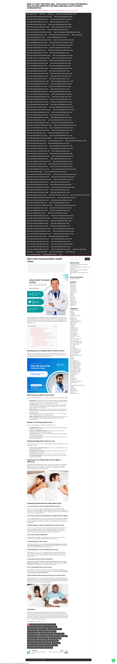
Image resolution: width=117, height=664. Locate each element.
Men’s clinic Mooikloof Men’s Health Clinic (37, 148)
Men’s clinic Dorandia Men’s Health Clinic (37, 71)
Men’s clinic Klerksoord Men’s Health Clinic (61, 117)
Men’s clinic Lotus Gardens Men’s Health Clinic (38, 130)
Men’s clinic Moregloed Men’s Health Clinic (37, 153)
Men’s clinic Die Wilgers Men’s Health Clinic (61, 63)
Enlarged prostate (73, 319)
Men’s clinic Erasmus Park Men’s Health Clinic (38, 81)
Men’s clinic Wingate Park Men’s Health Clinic (38, 246)
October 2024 (72, 290)
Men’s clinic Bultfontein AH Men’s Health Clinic (38, 45)
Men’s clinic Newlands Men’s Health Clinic (61, 158)
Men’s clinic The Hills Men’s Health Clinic (57, 213)
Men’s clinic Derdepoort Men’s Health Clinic (37, 63)
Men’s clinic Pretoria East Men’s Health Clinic (56, 171)
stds (71, 383)
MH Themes (44, 659)
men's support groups (32, 636)
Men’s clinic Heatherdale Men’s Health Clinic (37, 102)
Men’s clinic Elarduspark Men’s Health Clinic (37, 76)
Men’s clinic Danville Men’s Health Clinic (62, 58)
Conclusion (33, 346)
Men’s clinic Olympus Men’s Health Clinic (36, 164)
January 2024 (72, 299)
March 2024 (72, 297)
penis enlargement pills (74, 367)
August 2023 (72, 305)
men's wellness (43, 636)
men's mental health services (48, 268)
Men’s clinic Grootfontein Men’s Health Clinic (38, 94)
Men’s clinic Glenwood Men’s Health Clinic (37, 91)
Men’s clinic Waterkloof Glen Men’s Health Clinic (39, 231)
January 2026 (72, 284)
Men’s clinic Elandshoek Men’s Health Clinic (37, 73)
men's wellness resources (53, 636)
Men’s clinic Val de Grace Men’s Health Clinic (37, 226)
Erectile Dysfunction (39, 552)
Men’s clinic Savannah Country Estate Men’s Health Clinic (41, 197)
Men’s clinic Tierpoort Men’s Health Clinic (61, 220)
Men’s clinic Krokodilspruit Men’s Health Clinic (59, 120)
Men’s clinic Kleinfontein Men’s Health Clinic (37, 117)
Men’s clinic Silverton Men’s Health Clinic (37, 202)
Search (87, 258)
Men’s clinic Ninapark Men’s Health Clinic (63, 161)
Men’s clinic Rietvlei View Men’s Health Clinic (37, 189)
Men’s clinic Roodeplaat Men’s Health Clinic (37, 192)
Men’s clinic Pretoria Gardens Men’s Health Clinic (39, 174)
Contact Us (42, 14)
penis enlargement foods (75, 366)
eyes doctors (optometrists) (75, 321)
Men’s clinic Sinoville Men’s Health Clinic (59, 202)
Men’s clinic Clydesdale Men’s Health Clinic (37, 52)
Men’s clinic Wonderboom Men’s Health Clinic (38, 249)
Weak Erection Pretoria (41, 251)
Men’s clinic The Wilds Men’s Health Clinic (63, 218)
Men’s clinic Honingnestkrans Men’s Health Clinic (61, 107)
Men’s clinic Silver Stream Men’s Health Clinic (38, 200)
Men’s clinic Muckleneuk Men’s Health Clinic (62, 156)
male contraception (36, 265)
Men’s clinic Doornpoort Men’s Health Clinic (61, 68)
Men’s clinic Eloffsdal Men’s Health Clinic (37, 78)
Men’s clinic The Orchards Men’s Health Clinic (62, 215)
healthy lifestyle (42, 629)
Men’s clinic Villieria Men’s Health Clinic (60, 226)
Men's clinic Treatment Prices (47, 266)
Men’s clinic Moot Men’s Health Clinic (61, 151)
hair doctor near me (74, 322)
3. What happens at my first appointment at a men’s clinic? (43, 338)
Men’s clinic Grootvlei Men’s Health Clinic (62, 94)
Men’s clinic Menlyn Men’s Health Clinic (36, 143)
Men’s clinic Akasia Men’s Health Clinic (63, 16)
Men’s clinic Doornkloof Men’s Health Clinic (37, 68)
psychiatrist (72, 375)
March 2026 (72, 283)
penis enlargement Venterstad (34, 640)
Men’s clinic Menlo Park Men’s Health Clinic (75, 140)
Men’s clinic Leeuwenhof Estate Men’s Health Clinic (39, 125)
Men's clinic (59, 265)
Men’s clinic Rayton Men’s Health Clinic (60, 182)
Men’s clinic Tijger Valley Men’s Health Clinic (37, 223)
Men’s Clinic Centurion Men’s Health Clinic (62, 45)
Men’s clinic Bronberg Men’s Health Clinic (57, 37)
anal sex (71, 311)
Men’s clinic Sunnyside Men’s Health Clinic (60, 210)
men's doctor (72, 345)
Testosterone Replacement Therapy (38, 271)
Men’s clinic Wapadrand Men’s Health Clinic (63, 228)
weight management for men (46, 647)
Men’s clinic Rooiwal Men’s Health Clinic (60, 192)
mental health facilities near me (48, 269)
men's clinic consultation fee (75, 338)
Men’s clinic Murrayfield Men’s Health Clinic (37, 158)
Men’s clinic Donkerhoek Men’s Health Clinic (59, 65)
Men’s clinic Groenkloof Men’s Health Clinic (60, 91)
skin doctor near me (74, 382)
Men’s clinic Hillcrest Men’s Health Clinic (37, 107)
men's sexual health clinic (75, 352)
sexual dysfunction (73, 378)
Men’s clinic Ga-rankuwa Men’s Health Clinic (60, 86)
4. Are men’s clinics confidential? (39, 339)
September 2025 (73, 289)
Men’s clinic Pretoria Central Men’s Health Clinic (64, 169)
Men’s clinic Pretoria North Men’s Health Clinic (64, 174)
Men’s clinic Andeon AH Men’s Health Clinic (37, 21)
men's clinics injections (74, 344)
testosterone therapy (33, 647)
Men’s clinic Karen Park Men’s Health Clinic (62, 112)
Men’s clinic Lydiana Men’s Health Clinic (36, 133)
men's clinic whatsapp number (58, 266)
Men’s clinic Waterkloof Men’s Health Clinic (63, 231)
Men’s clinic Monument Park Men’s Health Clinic (61, 145)
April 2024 (72, 295)
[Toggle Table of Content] (54, 326)
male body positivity (32, 631)
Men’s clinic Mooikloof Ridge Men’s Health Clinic (61, 148)
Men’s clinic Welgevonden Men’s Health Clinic (38, 241)
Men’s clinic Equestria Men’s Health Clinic (59, 78)
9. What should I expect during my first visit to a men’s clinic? (44, 345)
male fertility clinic (44, 265)
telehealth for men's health (51, 645)
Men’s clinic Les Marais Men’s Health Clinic (66, 14)
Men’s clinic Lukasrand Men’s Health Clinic (62, 130)
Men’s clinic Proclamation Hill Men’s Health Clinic (39, 179)
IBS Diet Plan (72, 325)
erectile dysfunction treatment (49, 626)
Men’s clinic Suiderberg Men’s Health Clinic (37, 210)
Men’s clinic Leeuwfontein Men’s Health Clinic (65, 125)
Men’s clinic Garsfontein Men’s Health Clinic (37, 89)
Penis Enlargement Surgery (75, 371)
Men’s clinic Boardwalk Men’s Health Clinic (57, 29)
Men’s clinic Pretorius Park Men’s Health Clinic (63, 176)
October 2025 (72, 287)
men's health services (58, 633)
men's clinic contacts (38, 266)
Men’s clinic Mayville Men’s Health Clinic (36, 140)
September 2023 (73, 304)
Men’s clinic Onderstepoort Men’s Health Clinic (60, 164)
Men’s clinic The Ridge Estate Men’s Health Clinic (38, 218)
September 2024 (73, 291)
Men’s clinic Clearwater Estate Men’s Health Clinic (60, 50)
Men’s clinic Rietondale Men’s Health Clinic (60, 184)
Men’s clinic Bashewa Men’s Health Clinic (61, 27)
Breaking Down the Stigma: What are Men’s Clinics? (40, 328)
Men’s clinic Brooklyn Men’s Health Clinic (64, 39)
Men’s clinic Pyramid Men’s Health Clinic (63, 179)
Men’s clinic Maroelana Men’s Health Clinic (64, 138)
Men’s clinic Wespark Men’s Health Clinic (61, 241)
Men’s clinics (57, 413)
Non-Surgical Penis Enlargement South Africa (79, 264)
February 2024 (73, 298)
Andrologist (72, 312)
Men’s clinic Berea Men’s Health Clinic (36, 29)
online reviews (53, 447)
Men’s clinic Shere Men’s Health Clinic (66, 197)
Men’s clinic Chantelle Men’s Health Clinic (37, 47)
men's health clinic (39, 268)
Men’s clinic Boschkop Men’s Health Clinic (59, 34)
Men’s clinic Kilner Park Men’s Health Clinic (37, 114)
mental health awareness (55, 638)
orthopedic (72, 358)
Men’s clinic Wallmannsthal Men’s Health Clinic (38, 228)
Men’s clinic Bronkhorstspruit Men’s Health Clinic (39, 39)
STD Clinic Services (73, 265)
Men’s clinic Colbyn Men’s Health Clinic (59, 52)
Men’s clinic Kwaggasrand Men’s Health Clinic (38, 122)
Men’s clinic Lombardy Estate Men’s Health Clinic (61, 127)
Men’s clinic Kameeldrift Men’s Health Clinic (63, 109)
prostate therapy (73, 374)
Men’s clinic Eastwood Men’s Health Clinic (59, 71)
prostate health (56, 643)
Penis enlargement (58, 269)
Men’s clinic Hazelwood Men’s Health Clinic (60, 99)
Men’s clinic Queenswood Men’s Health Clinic (37, 182)
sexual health (72, 379)
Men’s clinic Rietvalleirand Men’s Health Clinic (63, 187)
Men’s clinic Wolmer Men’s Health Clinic (61, 246)
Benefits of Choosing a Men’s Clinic (37, 330)
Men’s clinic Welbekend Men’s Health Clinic (61, 238)
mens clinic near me (38, 269)
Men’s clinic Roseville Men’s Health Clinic (37, 195)
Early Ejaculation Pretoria (56, 251)
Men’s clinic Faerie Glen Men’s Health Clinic (61, 83)
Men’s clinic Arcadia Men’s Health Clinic (36, 24)
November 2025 (73, 286)
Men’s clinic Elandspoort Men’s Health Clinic (61, 73)
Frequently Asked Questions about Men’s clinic (39, 334)
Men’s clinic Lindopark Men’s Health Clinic (37, 127)
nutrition (71, 356)
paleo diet (72, 359)
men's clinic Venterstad (33, 633)
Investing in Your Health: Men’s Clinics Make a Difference (41, 333)
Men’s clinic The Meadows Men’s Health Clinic (38, 215)
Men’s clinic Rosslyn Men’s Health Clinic (58, 195)
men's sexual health (43, 638)
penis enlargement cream (41, 270)
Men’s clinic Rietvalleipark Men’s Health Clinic (38, 187)
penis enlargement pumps (75, 370)
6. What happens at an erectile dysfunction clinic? (42, 341)
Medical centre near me (51, 265)
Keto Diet (72, 326)
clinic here (43, 621)
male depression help (43, 631)
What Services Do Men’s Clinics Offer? (38, 329)
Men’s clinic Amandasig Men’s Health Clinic (61, 19)
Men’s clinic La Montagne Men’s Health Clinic (62, 122)
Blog (60, 254)
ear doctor (72, 317)
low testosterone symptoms (55, 629)
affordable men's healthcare (36, 624)
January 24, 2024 (32, 264)
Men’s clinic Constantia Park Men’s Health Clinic (38, 55)
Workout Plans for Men (74, 393)
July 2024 (72, 294)
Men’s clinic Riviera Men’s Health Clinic (60, 189)
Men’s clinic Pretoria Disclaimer (34, 171)
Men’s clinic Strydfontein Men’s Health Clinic (61, 207)
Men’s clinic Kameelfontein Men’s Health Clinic (38, 112)
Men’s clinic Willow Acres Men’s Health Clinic (38, 244)
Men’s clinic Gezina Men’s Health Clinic (60, 89)
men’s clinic (40, 578)
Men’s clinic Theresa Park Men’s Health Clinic (38, 220)
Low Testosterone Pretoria (33, 254)
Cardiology (72, 314)
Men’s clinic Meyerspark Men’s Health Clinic (58, 143)
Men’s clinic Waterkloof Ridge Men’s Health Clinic (39, 233)
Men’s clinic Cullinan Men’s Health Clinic (63, 55)
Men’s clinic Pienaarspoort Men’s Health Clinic (38, 169)
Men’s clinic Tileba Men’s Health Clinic (60, 223)
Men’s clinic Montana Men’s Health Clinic (37, 145)
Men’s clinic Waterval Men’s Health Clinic (63, 233)
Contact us (29, 619)
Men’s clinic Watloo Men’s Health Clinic (36, 236)
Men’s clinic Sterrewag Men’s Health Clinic (37, 207)
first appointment (33, 527)
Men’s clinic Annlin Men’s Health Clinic (59, 21)
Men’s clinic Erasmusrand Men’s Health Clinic (38, 83)
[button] (113, 660)
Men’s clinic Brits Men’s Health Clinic (36, 37)
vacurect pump (73, 388)
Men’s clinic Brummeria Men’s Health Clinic (37, 42)
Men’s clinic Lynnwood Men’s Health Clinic (58, 133)
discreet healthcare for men (34, 626)
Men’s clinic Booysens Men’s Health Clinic (37, 34)
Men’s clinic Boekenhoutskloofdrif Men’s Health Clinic (67, 32)
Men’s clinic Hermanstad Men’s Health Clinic (37, 104)
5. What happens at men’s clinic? (39, 340)
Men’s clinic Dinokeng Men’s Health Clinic (37, 65)
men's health (32, 268)
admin (38, 264)
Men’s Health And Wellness (79, 249)
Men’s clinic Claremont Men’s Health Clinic (60, 47)
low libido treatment (60, 264)
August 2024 (72, 293)
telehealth (66, 436)
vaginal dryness (73, 389)
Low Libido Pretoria (70, 251)
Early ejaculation (53, 264)
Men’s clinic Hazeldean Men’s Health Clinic (37, 99)
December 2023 (73, 301)
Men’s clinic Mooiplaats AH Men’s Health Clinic (38, 151)
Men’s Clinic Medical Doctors (56, 140)
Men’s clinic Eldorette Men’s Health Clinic (61, 76)
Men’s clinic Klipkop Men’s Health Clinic (36, 120)
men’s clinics (32, 321)
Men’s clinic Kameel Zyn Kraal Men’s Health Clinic (39, 109)
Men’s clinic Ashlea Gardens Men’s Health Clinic (60, 24)
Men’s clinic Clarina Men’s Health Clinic (36, 50)
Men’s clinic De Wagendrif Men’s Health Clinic (60, 60)
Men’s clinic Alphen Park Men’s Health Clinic (37, 19)
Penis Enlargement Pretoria (50, 254)
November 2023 (73, 302)
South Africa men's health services (35, 645)
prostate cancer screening (44, 643)
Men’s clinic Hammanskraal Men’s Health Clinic (38, 96)
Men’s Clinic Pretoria (32, 14)
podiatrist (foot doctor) (74, 373)
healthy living (72, 323)
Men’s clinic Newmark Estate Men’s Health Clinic (38, 161)
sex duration (72, 377)
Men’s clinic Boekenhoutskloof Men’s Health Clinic (39, 32)
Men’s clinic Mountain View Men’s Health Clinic (38, 156)
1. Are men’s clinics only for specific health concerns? (43, 335)
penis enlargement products (75, 368)
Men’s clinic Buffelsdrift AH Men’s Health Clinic (61, 42)
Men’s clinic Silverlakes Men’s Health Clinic (61, 200)
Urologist (47, 271)
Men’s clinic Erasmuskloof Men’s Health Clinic (62, 81)
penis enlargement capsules (75, 362)
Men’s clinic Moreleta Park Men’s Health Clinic (61, 153)
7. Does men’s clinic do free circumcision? (41, 342)
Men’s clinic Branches (77, 34)
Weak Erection (59, 271)
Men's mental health (32, 638)
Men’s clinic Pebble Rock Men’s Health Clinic (37, 166)
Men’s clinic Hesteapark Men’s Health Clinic (61, 104)
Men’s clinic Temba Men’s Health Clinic (36, 213)
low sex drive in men (74, 329)
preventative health (32, 643)
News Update (30, 251)
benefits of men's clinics (50, 624)
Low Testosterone (73, 330)
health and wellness (32, 629)
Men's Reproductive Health (59, 268)
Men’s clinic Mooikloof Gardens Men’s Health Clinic (39, 16)
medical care (52, 631)
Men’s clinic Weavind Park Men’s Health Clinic (38, 238)
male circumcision (73, 332)
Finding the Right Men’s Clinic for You (37, 331)
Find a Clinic (50, 14)
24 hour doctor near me (74, 310)
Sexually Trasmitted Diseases (76, 381)
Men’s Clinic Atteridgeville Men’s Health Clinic (38, 27)
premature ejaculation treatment (50, 640)
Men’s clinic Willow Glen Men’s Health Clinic (62, 244)
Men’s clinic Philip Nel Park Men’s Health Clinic (61, 166)
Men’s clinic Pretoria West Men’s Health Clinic (38, 176)
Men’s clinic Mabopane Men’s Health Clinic (37, 135)
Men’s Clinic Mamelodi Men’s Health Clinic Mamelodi (39, 138)
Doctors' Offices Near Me (45, 264)
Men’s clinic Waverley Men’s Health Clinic (58, 236)
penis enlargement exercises (51, 270)
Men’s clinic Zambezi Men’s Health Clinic (60, 249)
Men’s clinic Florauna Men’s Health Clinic (37, 86)
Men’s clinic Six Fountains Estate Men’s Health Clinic (39, 205)
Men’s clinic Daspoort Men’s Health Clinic (37, 60)
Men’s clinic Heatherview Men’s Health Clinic (61, 102)
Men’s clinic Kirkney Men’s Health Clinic (59, 114)
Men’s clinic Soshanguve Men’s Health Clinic (65, 205)
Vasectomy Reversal (52, 271)
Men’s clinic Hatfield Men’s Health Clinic (62, 96)
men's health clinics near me (46, 633)
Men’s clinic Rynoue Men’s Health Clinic (80, 195)
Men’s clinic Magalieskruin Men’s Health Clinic (61, 135)
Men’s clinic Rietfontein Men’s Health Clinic (37, 184)
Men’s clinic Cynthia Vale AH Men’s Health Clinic (38, 58)
